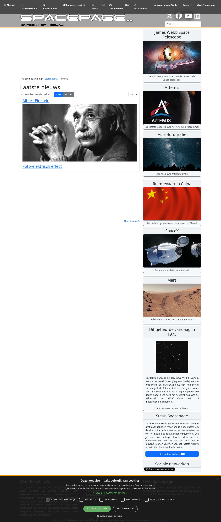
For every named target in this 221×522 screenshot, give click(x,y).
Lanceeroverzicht (75, 5)
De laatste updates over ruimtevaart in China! (172, 223)
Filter (58, 94)
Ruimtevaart (50, 8)
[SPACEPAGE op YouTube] (188, 17)
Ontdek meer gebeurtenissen (172, 408)
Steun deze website (170, 454)
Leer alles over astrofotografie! (171, 173)
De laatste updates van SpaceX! (172, 270)
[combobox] (183, 24)
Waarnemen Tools (166, 5)
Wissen (68, 94)
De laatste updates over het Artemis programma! (172, 126)
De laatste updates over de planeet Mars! (172, 319)
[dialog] (110, 499)
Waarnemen (140, 8)
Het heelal (98, 7)
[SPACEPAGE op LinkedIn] (197, 17)
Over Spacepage (206, 5)
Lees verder (149, 488)
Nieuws (10, 5)
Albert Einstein (36, 100)
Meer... (187, 5)
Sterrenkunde (29, 8)
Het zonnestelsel (119, 7)
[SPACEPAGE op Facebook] (178, 17)
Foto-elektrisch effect (42, 166)
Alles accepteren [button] (97, 508)
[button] (110, 493)
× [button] (217, 479)
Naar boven (130, 221)
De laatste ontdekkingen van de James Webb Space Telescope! (172, 78)
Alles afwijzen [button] (125, 508)
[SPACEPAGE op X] (169, 17)
